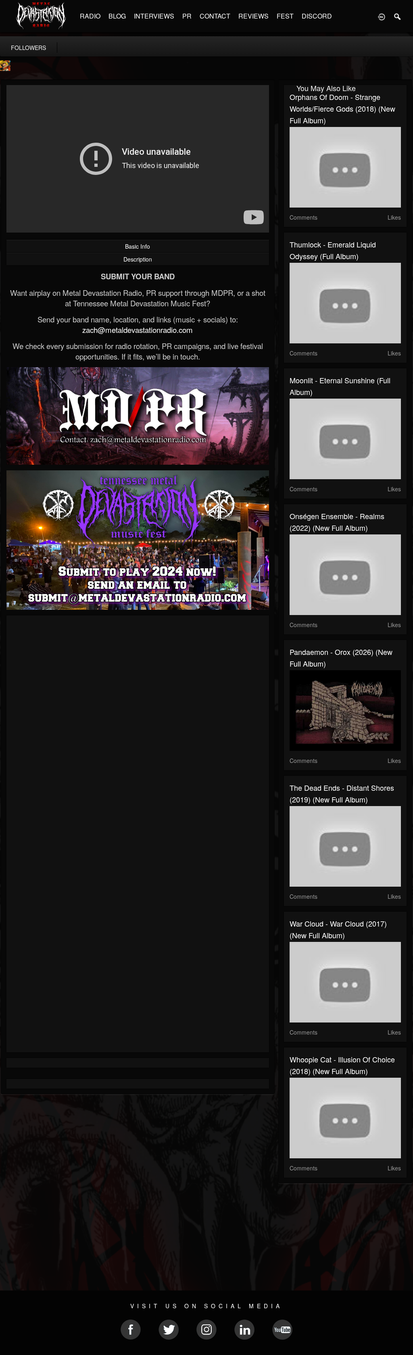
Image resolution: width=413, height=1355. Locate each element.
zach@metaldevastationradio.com (137, 329)
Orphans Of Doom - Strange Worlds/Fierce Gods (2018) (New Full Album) (342, 108)
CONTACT (215, 16)
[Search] (398, 16)
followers (28, 48)
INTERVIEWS (154, 16)
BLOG (117, 16)
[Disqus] (137, 729)
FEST (285, 16)
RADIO (90, 16)
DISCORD (317, 16)
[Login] (382, 16)
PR (187, 16)
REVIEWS (253, 16)
